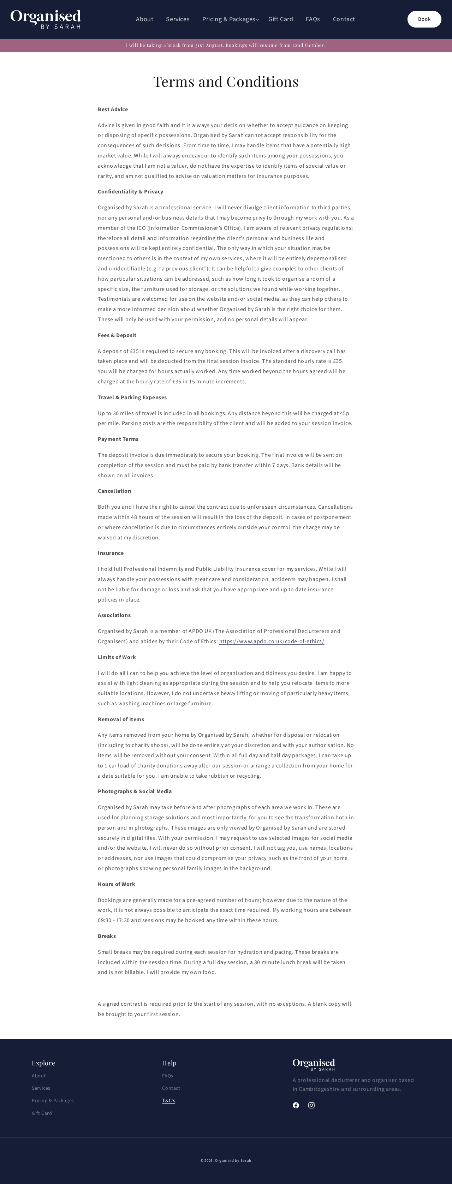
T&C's (168, 1100)
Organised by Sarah (233, 1160)
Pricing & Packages (53, 1100)
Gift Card (42, 1113)
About (39, 1076)
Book (424, 19)
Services (41, 1088)
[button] (229, 19)
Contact (171, 1088)
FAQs (167, 1076)
